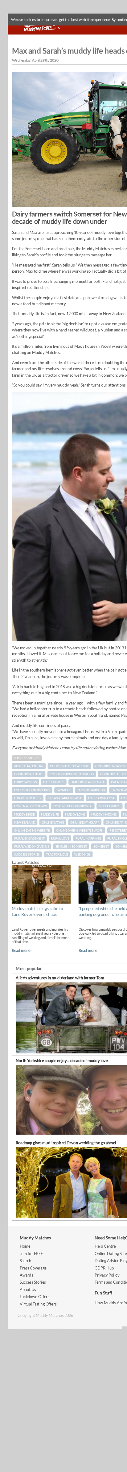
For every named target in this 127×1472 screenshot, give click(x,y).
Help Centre (105, 1246)
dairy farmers (25, 782)
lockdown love (101, 798)
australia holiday (28, 766)
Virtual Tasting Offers (38, 1304)
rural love (60, 838)
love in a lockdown (30, 806)
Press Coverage (33, 1267)
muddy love (75, 814)
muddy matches (104, 814)
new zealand (24, 822)
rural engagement (29, 838)
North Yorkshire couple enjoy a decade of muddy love (62, 1060)
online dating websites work (79, 830)
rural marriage (88, 838)
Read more (21, 950)
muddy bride (24, 814)
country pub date (28, 774)
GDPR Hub (104, 1267)
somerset (101, 846)
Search (25, 1260)
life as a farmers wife (65, 798)
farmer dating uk (91, 790)
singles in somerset (71, 846)
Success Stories (27, 758)
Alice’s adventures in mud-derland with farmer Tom (60, 977)
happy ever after (27, 798)
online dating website (32, 830)
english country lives (32, 790)
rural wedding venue (31, 846)
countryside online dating (72, 774)
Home (25, 1246)
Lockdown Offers (34, 1296)
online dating (53, 822)
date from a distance (87, 782)
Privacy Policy (107, 1275)
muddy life (50, 814)
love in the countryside (72, 806)
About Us (28, 1289)
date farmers (53, 782)
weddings (82, 854)
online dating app (84, 822)
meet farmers (109, 806)
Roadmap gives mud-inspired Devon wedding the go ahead (66, 1142)
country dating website (69, 766)
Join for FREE (31, 1253)
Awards (26, 1275)
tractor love (57, 854)
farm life (63, 790)
